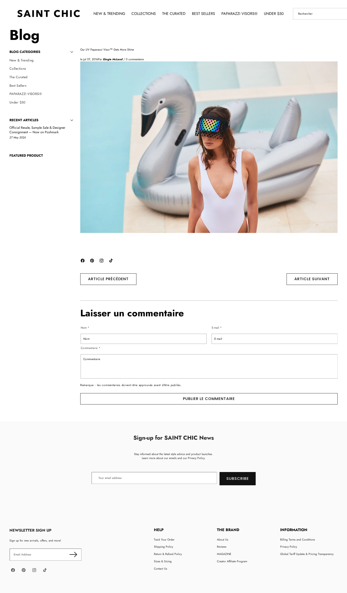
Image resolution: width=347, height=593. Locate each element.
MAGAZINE (224, 554)
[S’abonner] (73, 555)
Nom (85, 328)
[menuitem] (41, 60)
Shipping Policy (163, 547)
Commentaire (90, 348)
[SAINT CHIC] (48, 14)
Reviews (221, 547)
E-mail (217, 328)
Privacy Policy (288, 547)
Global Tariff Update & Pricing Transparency (307, 554)
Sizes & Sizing (163, 561)
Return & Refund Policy (168, 554)
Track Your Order (164, 539)
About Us (222, 539)
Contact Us (160, 569)
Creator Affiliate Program (232, 561)
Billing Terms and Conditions (297, 539)
